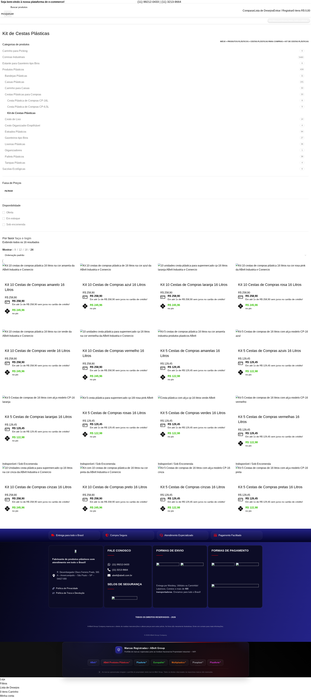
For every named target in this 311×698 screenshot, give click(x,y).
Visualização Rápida (71, 318)
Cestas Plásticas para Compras (266, 41)
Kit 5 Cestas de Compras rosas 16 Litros (114, 413)
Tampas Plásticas (15, 162)
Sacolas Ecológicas (13, 169)
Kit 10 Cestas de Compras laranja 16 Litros (193, 285)
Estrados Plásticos (15, 131)
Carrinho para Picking (15, 51)
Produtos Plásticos (238, 41)
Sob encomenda (15, 224)
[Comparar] (67, 318)
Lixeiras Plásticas (15, 144)
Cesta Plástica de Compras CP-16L (27, 100)
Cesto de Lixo (13, 119)
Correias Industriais (13, 57)
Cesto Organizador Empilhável (22, 125)
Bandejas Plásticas (16, 75)
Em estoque (13, 218)
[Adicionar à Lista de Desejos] (6, 276)
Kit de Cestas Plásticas (21, 113)
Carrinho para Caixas (17, 88)
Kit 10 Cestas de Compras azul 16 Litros (114, 285)
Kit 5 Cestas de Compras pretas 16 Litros (270, 487)
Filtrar (9, 191)
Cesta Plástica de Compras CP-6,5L (28, 106)
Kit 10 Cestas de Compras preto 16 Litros (115, 487)
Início (223, 41)
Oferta (9, 212)
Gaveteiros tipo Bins (16, 137)
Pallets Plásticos (14, 156)
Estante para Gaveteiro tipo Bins (21, 63)
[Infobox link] (156, 2)
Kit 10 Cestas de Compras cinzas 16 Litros (38, 487)
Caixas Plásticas (14, 82)
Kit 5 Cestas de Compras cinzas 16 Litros (192, 487)
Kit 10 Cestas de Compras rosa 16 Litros (269, 285)
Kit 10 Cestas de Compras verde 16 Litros (37, 351)
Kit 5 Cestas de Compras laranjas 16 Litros (38, 417)
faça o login (23, 238)
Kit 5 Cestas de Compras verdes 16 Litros (192, 413)
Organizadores (13, 150)
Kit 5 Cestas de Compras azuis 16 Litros (269, 351)
